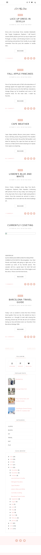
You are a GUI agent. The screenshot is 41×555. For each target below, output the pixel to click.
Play (9, 445)
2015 (11, 523)
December (15, 470)
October (14, 475)
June (13, 507)
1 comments (9, 58)
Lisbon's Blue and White (20, 175)
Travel (20, 295)
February (14, 518)
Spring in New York (21, 389)
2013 (11, 528)
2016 (11, 467)
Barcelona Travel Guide (20, 300)
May (13, 510)
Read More (20, 51)
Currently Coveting (20, 225)
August (14, 501)
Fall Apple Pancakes (20, 73)
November (15, 473)
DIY (9, 434)
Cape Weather (20, 124)
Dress (20, 15)
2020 (11, 459)
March (13, 515)
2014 (11, 526)
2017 (11, 464)
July (13, 504)
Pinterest (20, 366)
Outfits (10, 426)
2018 (11, 462)
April (13, 512)
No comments (9, 108)
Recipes (20, 70)
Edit (9, 441)
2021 (11, 456)
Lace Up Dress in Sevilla (20, 20)
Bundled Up (19, 379)
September (15, 499)
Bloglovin (28, 366)
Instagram (12, 366)
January (14, 520)
